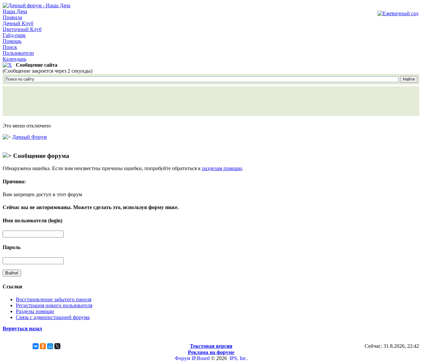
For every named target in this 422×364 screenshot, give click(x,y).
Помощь (12, 41)
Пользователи (18, 53)
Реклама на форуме (211, 352)
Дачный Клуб (18, 23)
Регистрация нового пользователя (54, 305)
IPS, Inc (237, 358)
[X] (57, 346)
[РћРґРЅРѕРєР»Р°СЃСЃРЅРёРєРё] (43, 346)
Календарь (14, 59)
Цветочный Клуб (22, 29)
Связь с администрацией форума (53, 317)
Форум (182, 358)
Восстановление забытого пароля (53, 299)
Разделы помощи (35, 311)
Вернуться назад (22, 328)
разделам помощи (222, 168)
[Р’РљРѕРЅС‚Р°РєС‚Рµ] (36, 346)
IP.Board (201, 358)
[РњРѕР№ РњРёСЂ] (50, 346)
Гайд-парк (14, 35)
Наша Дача (15, 11)
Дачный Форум (29, 137)
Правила (12, 17)
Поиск (10, 47)
